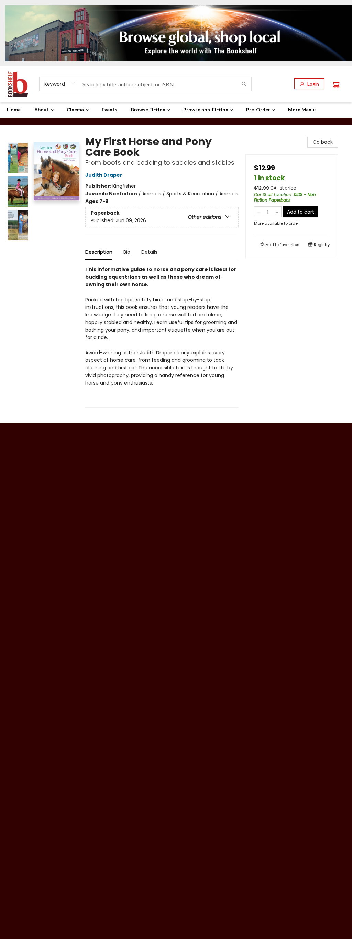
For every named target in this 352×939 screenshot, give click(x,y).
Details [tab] (149, 252)
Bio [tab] (126, 252)
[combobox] (59, 83)
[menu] (176, 110)
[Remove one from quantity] (258, 212)
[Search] (244, 84)
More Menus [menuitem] (302, 109)
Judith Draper (103, 175)
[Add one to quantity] (277, 212)
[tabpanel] (162, 337)
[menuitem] (14, 110)
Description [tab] (98, 252)
